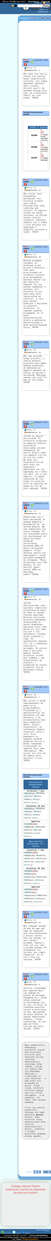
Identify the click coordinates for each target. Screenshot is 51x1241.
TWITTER (18, 1233)
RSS (47, 3)
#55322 (27, 818)
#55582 (40, 808)
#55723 (28, 796)
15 (34, 922)
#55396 (29, 880)
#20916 (40, 827)
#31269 (28, 833)
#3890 (29, 827)
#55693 (28, 799)
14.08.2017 (38, 422)
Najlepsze (43, 9)
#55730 (28, 865)
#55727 (27, 802)
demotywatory (42, 1235)
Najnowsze (43, 12)
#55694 (31, 852)
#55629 (35, 818)
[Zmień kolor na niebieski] (10, 6)
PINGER (27, 1233)
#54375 (38, 901)
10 (34, 257)
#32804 (27, 836)
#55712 (35, 802)
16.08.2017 (38, 60)
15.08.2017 (38, 180)
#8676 (28, 830)
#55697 (29, 855)
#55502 (39, 880)
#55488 (36, 815)
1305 (48, 18)
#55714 (36, 799)
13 (34, 190)
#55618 (28, 812)
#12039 (30, 824)
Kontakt (38, 3)
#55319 (37, 811)
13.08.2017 (38, 912)
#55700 (41, 855)
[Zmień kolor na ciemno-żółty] (13, 6)
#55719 (41, 858)
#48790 (31, 889)
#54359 (40, 898)
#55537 (42, 877)
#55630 (29, 808)
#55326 (27, 883)
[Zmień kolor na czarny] (15, 6)
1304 (42, 18)
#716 (37, 833)
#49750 (30, 892)
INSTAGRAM (7, 1233)
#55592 (30, 877)
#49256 (30, 895)
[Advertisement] (11, 591)
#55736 (40, 793)
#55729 (40, 861)
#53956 (28, 901)
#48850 (29, 898)
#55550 (30, 874)
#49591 (42, 895)
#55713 (37, 796)
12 (34, 513)
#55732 (29, 793)
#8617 (37, 830)
